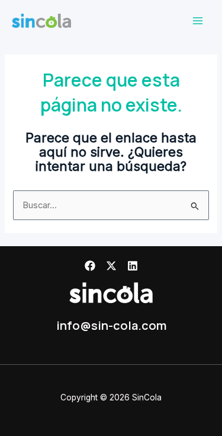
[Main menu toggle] (197, 20)
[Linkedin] (132, 265)
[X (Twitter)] (111, 265)
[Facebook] (90, 265)
